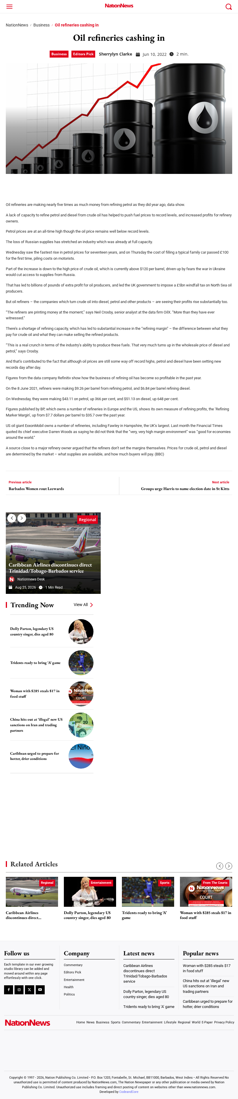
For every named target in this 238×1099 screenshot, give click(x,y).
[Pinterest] (41, 184)
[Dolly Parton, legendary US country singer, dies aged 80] (80, 631)
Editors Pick (83, 53)
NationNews (17, 25)
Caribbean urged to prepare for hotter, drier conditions (34, 756)
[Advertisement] (49, 808)
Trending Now (32, 604)
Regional (87, 519)
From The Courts (215, 883)
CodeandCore (128, 1092)
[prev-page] (11, 518)
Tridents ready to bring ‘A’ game (35, 662)
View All (81, 604)
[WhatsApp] (56, 184)
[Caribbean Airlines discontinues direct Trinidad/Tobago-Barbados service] (53, 553)
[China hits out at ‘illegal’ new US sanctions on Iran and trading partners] (80, 725)
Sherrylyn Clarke (115, 54)
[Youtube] (40, 989)
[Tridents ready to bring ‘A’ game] (80, 662)
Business (41, 25)
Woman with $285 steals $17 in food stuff (205, 915)
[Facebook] (12, 184)
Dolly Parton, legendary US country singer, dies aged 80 (31, 631)
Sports (165, 883)
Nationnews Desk (31, 579)
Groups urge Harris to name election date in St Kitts (185, 488)
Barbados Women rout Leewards (36, 488)
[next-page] (21, 518)
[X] (27, 184)
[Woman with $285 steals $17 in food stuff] (80, 693)
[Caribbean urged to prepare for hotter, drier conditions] (80, 756)
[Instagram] (19, 989)
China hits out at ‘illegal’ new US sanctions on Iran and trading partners (36, 725)
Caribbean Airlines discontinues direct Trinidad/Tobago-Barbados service (50, 567)
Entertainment (101, 883)
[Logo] (119, 5)
